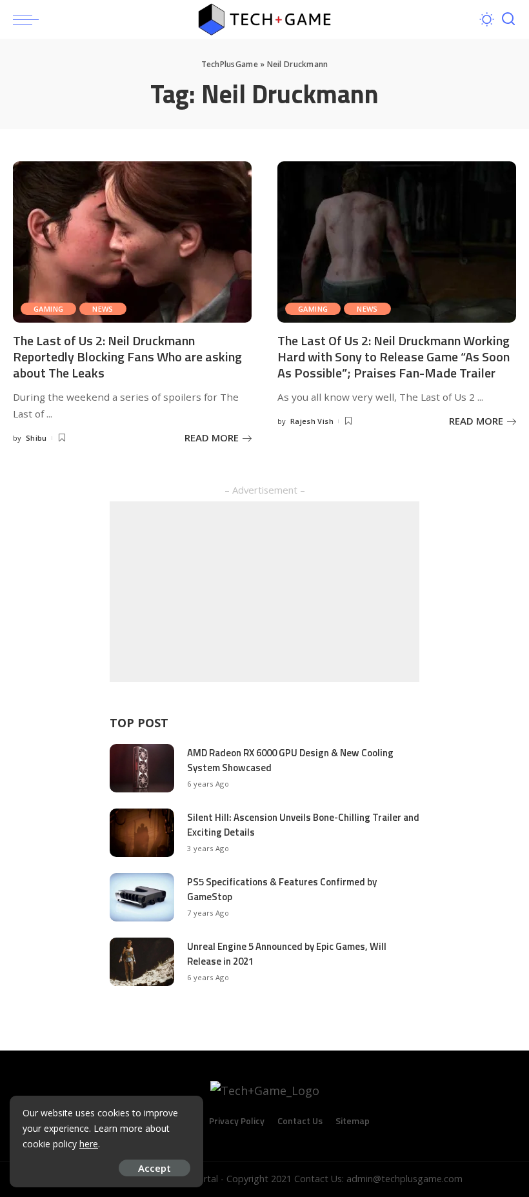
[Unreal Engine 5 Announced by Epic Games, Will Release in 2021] (142, 962)
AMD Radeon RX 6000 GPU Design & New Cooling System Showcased (290, 760)
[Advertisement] (264, 591)
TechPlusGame (229, 64)
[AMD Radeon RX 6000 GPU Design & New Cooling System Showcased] (142, 768)
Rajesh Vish (312, 421)
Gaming (48, 309)
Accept (154, 1168)
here (88, 1144)
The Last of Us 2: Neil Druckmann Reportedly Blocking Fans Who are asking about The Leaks (127, 356)
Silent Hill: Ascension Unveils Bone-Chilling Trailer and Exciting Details (303, 825)
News (103, 309)
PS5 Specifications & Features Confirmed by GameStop (282, 889)
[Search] (508, 19)
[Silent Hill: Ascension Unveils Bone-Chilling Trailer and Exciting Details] (142, 833)
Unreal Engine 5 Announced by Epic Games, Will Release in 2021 (286, 954)
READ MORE (212, 437)
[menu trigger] (29, 19)
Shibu (36, 438)
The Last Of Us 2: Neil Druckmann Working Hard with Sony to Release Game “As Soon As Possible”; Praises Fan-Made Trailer (393, 356)
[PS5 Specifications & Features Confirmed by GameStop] (142, 897)
